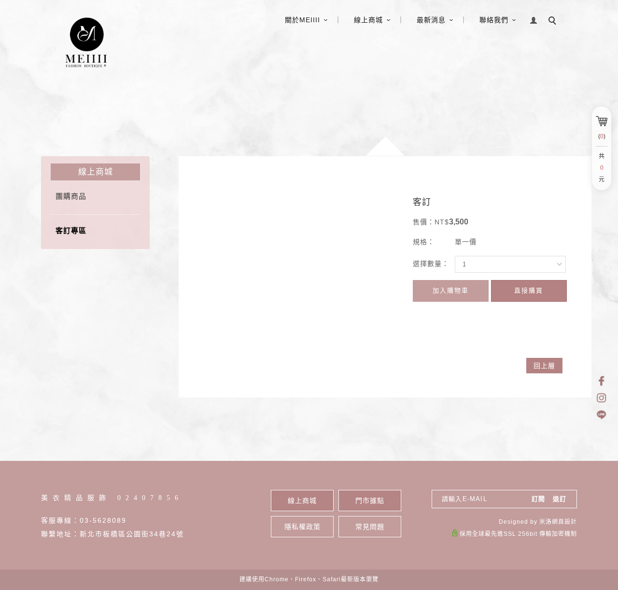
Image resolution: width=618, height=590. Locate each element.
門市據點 (369, 500)
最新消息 (431, 20)
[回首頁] (85, 42)
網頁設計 (564, 521)
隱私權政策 (302, 527)
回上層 (544, 365)
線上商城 (368, 20)
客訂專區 (71, 230)
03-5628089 (103, 520)
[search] (553, 21)
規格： (424, 242)
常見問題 (369, 527)
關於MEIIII (302, 20)
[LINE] (601, 414)
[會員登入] (533, 19)
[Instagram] (601, 397)
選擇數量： (431, 263)
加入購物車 (451, 290)
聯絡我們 (493, 20)
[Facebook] (601, 380)
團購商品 (71, 196)
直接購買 (528, 290)
